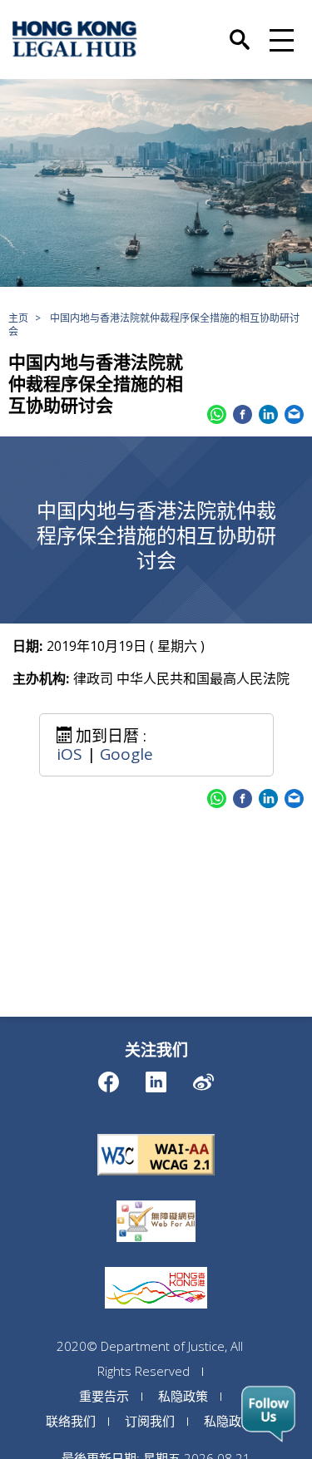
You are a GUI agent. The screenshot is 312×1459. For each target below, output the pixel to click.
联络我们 (71, 1420)
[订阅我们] (268, 1414)
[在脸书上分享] (242, 414)
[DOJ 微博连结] (203, 1077)
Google (126, 754)
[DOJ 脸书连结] (108, 1077)
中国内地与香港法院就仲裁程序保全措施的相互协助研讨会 (154, 324)
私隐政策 (183, 1396)
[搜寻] (240, 31)
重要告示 (104, 1396)
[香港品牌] (156, 1267)
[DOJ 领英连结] (156, 1077)
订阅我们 (150, 1420)
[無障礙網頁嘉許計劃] (156, 1200)
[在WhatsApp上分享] (216, 414)
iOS (69, 754)
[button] (279, 39)
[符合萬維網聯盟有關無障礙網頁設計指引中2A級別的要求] (156, 1134)
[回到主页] (74, 39)
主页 (18, 318)
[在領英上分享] (268, 414)
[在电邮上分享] (294, 414)
